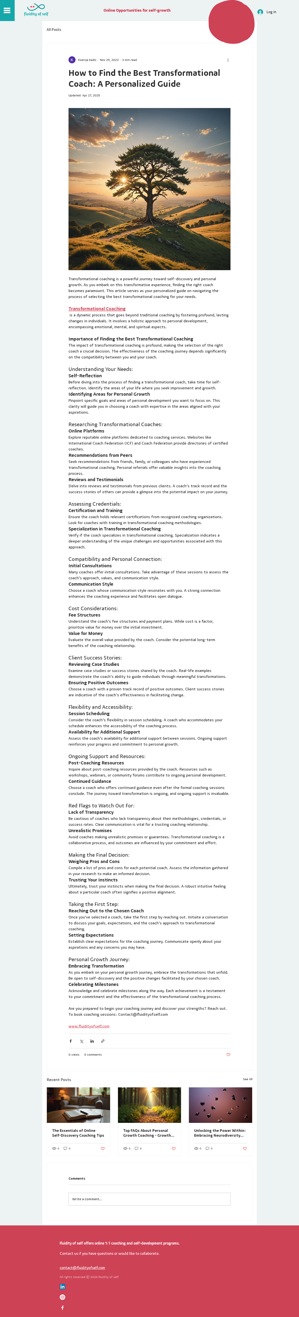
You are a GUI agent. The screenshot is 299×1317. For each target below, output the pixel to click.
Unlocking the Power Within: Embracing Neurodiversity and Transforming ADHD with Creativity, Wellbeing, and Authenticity (220, 1133)
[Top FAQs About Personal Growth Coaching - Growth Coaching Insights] (149, 1105)
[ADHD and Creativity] (220, 1105)
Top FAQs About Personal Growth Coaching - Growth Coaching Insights (147, 1133)
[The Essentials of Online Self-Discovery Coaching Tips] (78, 1105)
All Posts (54, 29)
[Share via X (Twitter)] (81, 1041)
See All (247, 1079)
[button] (7, 10)
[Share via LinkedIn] (92, 1041)
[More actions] (227, 59)
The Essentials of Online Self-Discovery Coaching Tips (78, 1133)
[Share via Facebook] (71, 1041)
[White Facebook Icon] (62, 1307)
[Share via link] (103, 1041)
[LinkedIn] (62, 1286)
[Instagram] (62, 1297)
